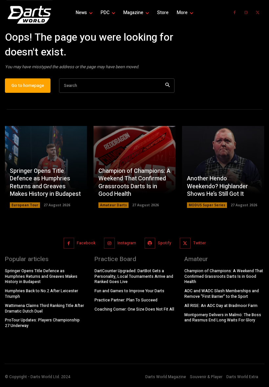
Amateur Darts (113, 205)
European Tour (24, 205)
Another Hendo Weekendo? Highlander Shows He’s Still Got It (217, 186)
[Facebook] (234, 13)
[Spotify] (150, 243)
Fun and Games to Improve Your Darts (129, 291)
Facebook (86, 243)
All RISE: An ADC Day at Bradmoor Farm (221, 306)
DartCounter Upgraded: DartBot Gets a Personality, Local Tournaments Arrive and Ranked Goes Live (133, 276)
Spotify (164, 243)
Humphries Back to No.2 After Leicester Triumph (41, 293)
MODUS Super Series (207, 205)
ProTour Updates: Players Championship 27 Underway (42, 323)
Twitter (199, 243)
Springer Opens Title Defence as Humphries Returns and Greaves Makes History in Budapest (45, 182)
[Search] (167, 85)
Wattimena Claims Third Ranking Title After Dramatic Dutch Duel (44, 308)
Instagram (126, 243)
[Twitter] (257, 13)
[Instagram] (246, 13)
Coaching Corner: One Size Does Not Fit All (134, 309)
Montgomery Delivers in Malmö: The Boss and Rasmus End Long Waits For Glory (222, 317)
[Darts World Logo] (29, 15)
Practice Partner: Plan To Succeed (125, 300)
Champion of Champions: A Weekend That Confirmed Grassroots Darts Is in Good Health (134, 182)
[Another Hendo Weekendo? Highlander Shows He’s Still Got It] (223, 167)
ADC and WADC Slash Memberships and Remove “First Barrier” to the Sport (221, 293)
